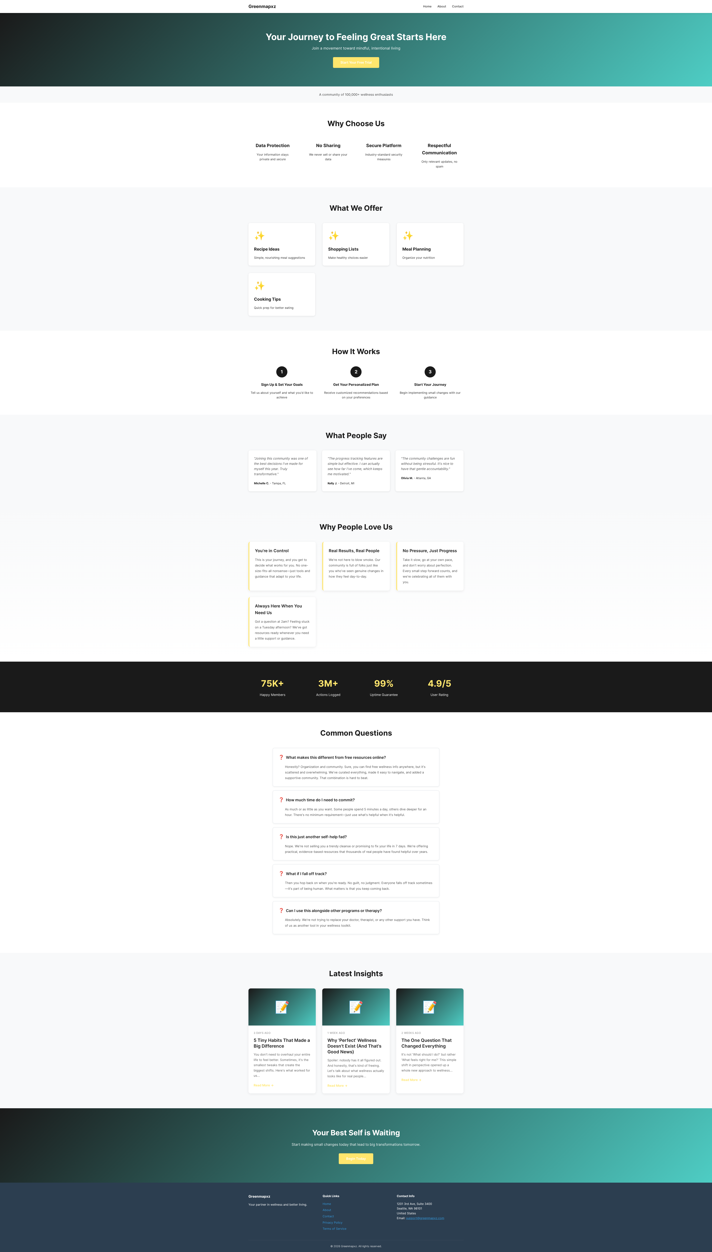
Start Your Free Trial (356, 62)
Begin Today (356, 1159)
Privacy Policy (332, 1222)
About (441, 6)
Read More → (264, 1085)
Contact (458, 6)
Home (427, 6)
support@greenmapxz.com (425, 1218)
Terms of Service (334, 1228)
